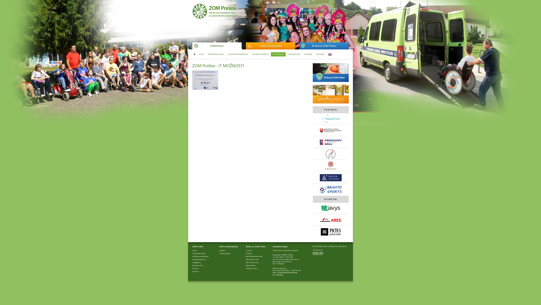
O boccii (249, 250)
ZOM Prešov (217, 45)
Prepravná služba (216, 54)
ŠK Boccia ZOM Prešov (324, 45)
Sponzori (320, 54)
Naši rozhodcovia (252, 262)
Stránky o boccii (252, 268)
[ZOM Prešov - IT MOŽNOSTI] (205, 80)
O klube (249, 253)
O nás (201, 54)
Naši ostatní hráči (252, 259)
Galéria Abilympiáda (270, 45)
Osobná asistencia (260, 54)
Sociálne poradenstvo (238, 54)
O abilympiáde (224, 253)
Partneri (308, 54)
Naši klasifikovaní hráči (254, 256)
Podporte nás (294, 54)
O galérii (222, 250)
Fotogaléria (278, 54)
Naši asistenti (251, 265)
